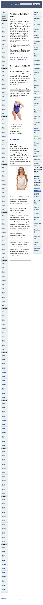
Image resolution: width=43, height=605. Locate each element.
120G (3, 581)
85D (3, 228)
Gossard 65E (36, 73)
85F (3, 240)
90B (3, 268)
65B (3, 27)
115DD (4, 516)
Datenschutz (22, 600)
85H (3, 253)
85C (3, 224)
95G (3, 341)
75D (3, 132)
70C (3, 80)
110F (3, 476)
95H (3, 345)
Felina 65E (37, 60)
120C (3, 556)
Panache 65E (36, 104)
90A (3, 263)
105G (3, 437)
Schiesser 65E (37, 123)
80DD (3, 184)
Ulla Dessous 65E (36, 151)
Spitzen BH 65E (37, 224)
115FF (4, 529)
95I (3, 349)
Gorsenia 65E (37, 80)
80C (3, 176)
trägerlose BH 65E (37, 249)
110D (3, 464)
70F (3, 96)
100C (3, 364)
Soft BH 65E (36, 218)
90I (3, 305)
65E (3, 44)
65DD (3, 40)
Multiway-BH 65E (37, 195)
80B (3, 171)
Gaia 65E (37, 68)
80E (3, 188)
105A (3, 403)
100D (3, 368)
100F (3, 380)
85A (3, 215)
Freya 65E (37, 64)
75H (3, 157)
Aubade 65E (36, 30)
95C (3, 320)
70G (3, 105)
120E (3, 568)
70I (3, 113)
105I (3, 445)
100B (3, 359)
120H (3, 585)
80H (3, 205)
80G (3, 201)
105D (3, 416)
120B (3, 551)
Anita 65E (37, 25)
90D (3, 276)
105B (3, 407)
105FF (4, 432)
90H (3, 301)
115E (3, 520)
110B (3, 455)
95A (3, 311)
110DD (4, 468)
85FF (3, 245)
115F (3, 524)
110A (3, 451)
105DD (4, 420)
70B (3, 75)
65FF (3, 53)
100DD (4, 372)
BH (4, 12)
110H (3, 489)
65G (3, 57)
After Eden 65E (37, 19)
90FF (3, 293)
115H (3, 537)
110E (3, 472)
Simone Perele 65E (37, 138)
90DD (3, 280)
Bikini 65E (37, 159)
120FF (4, 577)
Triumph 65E (36, 144)
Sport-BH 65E (37, 237)
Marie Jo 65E (36, 92)
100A (3, 355)
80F (3, 192)
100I (3, 397)
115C (3, 508)
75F (3, 144)
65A (3, 23)
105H (3, 441)
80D (3, 180)
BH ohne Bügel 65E (37, 164)
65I (3, 65)
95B (3, 316)
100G (3, 389)
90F (3, 288)
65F (3, 48)
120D (3, 560)
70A (3, 71)
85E (3, 236)
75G (3, 153)
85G (3, 249)
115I (3, 541)
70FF (3, 101)
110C (3, 460)
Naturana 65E (37, 98)
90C (3, 272)
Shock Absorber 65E (37, 130)
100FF (4, 384)
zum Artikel (14, 139)
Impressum (4, 598)
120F (3, 572)
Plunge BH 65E (37, 202)
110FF (4, 480)
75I (3, 161)
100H (3, 393)
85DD (3, 232)
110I (3, 493)
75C (3, 128)
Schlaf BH (37, 213)
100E (3, 376)
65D (3, 36)
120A (3, 547)
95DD (3, 328)
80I (3, 209)
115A (3, 499)
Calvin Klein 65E (37, 36)
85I (3, 257)
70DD (3, 88)
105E (3, 424)
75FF (3, 149)
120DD (4, 564)
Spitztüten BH (37, 231)
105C (3, 412)
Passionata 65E (37, 111)
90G (3, 297)
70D (3, 84)
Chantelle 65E (37, 42)
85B (3, 219)
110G (3, 485)
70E (3, 92)
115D (3, 512)
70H (3, 109)
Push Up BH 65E (36, 208)
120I (3, 589)
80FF (3, 197)
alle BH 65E (36, 13)
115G (3, 533)
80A (3, 167)
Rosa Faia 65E (37, 117)
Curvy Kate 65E (36, 48)
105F (3, 428)
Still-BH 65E (36, 243)
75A (3, 119)
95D (3, 324)
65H (3, 61)
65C (3, 32)
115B (3, 503)
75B (3, 123)
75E (3, 140)
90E (3, 284)
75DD (3, 136)
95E (3, 332)
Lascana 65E (36, 86)
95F (3, 336)
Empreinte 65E (37, 55)
